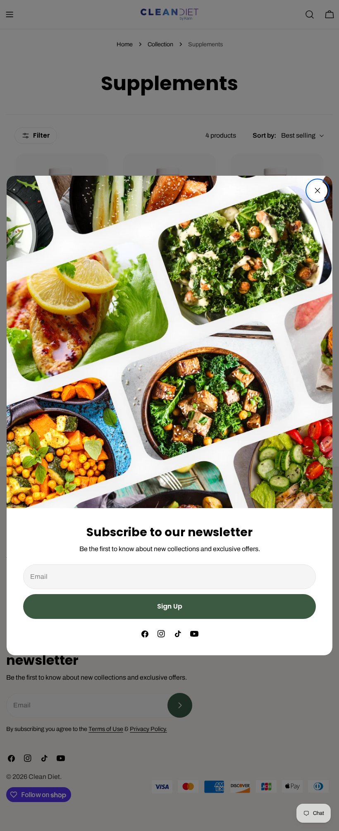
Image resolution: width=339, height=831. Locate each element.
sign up (169, 606)
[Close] (317, 191)
